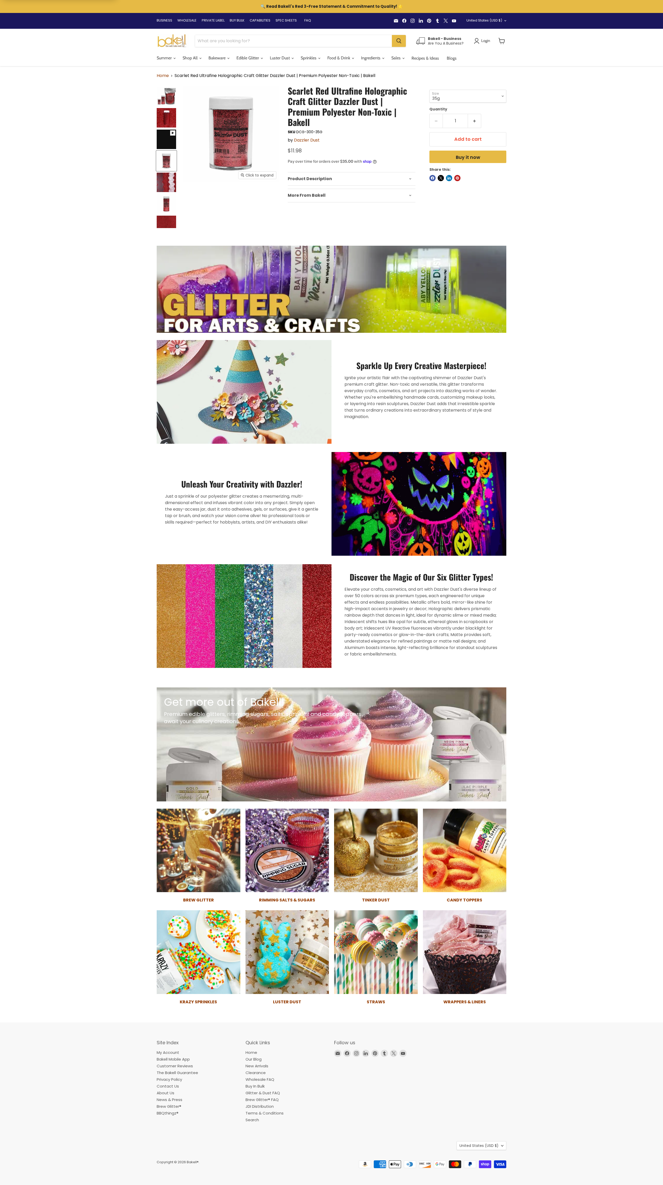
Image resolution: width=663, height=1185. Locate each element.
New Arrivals (257, 1066)
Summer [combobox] (165, 57)
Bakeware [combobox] (217, 57)
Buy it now (468, 157)
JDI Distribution (260, 1106)
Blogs (452, 58)
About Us (165, 1093)
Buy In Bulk (255, 1086)
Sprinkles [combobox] (309, 57)
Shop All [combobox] (191, 57)
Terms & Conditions (265, 1113)
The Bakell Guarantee (177, 1072)
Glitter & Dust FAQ (263, 1093)
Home (163, 75)
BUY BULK (237, 20)
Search (252, 1120)
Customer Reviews (175, 1066)
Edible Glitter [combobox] (248, 57)
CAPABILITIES (260, 20)
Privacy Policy (169, 1079)
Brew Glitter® (169, 1106)
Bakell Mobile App (173, 1059)
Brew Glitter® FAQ (262, 1099)
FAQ (307, 20)
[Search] (399, 41)
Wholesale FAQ (260, 1079)
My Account (168, 1052)
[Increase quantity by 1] (474, 121)
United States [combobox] (484, 20)
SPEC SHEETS (286, 20)
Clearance (256, 1072)
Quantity (438, 109)
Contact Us (168, 1086)
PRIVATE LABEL (213, 20)
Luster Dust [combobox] (280, 57)
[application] (351, 179)
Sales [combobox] (396, 57)
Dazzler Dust (307, 140)
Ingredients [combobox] (371, 57)
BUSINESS (164, 20)
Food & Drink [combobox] (339, 57)
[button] (502, 41)
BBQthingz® (167, 1113)
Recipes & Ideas (425, 58)
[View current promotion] (331, 7)
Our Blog (254, 1059)
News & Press (169, 1099)
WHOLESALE (187, 20)
